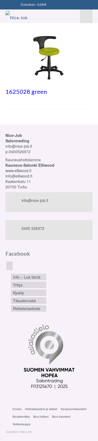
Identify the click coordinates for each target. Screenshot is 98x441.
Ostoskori (33, 4)
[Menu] (86, 16)
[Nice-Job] (25, 16)
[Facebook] (9, 266)
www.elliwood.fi (18, 170)
